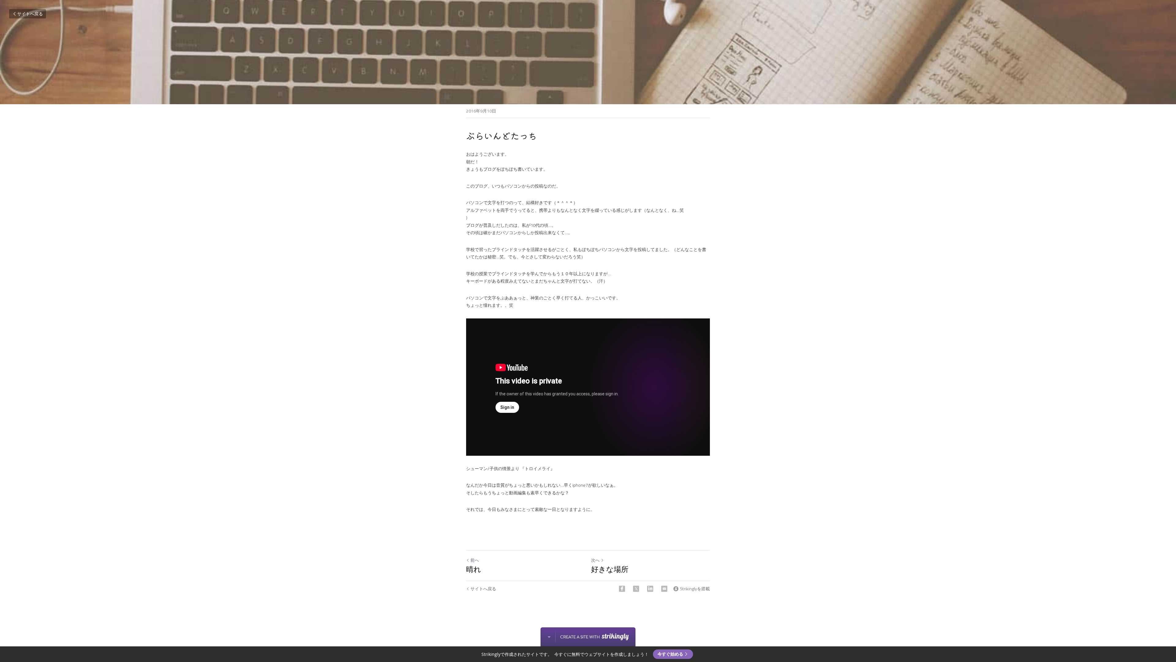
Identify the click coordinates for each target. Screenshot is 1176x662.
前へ (474, 560)
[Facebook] (622, 589)
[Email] (664, 589)
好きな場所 (609, 569)
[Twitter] (636, 589)
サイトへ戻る (30, 13)
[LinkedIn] (650, 589)
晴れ (473, 569)
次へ (595, 560)
